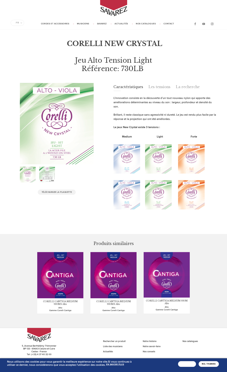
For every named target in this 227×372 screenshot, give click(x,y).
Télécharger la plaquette (57, 192)
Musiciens (83, 23)
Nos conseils (149, 351)
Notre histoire (149, 341)
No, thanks (209, 364)
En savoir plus (115, 364)
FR (17, 22)
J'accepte (187, 364)
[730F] (191, 172)
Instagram (212, 23)
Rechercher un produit (114, 341)
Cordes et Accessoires (55, 23)
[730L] (158, 172)
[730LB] (158, 208)
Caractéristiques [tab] (128, 87)
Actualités (121, 23)
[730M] (127, 172)
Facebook (195, 23)
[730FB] (191, 208)
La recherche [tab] (188, 87)
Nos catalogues (146, 23)
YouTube (203, 23)
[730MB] (127, 208)
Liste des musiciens (113, 346)
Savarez (102, 23)
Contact (169, 23)
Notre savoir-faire (151, 346)
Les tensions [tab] (159, 87)
